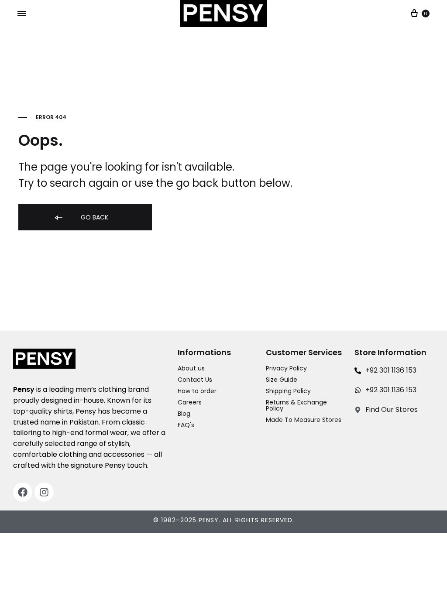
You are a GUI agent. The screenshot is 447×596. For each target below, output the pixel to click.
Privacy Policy (286, 368)
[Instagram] (44, 492)
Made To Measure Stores (303, 419)
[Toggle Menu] (21, 14)
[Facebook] (22, 492)
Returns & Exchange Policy (296, 405)
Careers (190, 402)
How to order (197, 391)
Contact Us (195, 379)
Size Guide (281, 379)
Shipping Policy (288, 391)
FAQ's (186, 425)
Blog (184, 413)
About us (191, 368)
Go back (93, 217)
